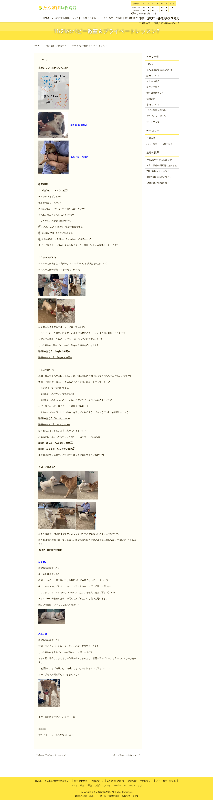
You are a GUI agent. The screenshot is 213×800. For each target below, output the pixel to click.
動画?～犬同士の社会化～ (51, 549)
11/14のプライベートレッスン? (51, 755)
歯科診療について (155, 93)
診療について (153, 75)
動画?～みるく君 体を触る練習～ (55, 357)
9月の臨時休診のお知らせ (159, 159)
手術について (153, 104)
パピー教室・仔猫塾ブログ (55, 46)
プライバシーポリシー (157, 116)
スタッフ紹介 (153, 81)
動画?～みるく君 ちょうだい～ (54, 424)
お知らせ (150, 138)
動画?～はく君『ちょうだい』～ (54, 418)
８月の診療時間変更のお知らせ (161, 165)
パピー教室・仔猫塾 (112, 18)
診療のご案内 (89, 18)
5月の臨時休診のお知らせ (159, 182)
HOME (46, 18)
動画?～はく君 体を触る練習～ (54, 351)
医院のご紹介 (153, 87)
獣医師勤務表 (80, 780)
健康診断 (150, 98)
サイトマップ (153, 122)
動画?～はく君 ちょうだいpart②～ (56, 442)
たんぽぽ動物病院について (65, 18)
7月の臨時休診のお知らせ (159, 171)
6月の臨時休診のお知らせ (159, 177)
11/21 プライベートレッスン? (125, 755)
